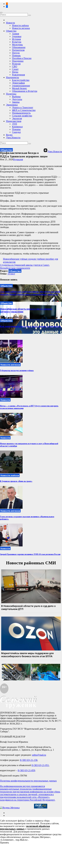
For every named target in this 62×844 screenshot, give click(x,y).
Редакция (18, 159)
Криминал (17, 126)
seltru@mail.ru (39, 755)
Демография (18, 83)
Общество (11, 31)
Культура (16, 42)
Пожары (16, 129)
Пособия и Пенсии (21, 58)
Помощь (16, 55)
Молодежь (17, 44)
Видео (9, 135)
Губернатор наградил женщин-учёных (17, 370)
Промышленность (21, 113)
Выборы (16, 96)
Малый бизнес (19, 88)
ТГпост (11, 273)
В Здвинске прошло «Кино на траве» (16, 481)
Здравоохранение (21, 85)
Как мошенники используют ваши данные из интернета (30, 326)
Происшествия (13, 121)
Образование (18, 47)
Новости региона (21, 28)
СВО (14, 66)
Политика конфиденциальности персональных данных (28, 780)
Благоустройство (20, 80)
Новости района (20, 25)
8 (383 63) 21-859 (26, 770)
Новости (10, 22)
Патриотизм (18, 50)
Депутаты (17, 99)
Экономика (12, 104)
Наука (15, 72)
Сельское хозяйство (22, 115)
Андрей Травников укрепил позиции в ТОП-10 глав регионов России (30, 554)
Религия (16, 63)
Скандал (16, 132)
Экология (17, 118)
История (16, 39)
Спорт (15, 69)
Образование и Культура (24, 91)
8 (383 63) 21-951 (40, 765)
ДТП (14, 124)
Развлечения (18, 74)
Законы (16, 102)
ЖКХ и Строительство (24, 110)
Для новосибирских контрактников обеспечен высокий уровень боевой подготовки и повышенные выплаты (30, 293)
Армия (15, 33)
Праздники (17, 61)
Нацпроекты (12, 77)
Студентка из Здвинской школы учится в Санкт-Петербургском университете (25, 266)
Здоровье (16, 36)
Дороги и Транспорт (22, 107)
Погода (16, 52)
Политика (11, 94)
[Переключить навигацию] (1, 12)
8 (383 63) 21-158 (28, 760)
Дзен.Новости (13, 137)
